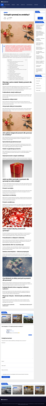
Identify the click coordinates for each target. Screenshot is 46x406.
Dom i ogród (7, 4)
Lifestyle (23, 4)
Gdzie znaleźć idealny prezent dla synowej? (14, 73)
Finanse (13, 4)
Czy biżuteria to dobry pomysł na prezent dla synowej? (16, 77)
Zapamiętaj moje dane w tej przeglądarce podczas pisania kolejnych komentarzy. (15, 374)
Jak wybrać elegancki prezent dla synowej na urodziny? (16, 65)
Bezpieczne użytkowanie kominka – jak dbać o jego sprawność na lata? (40, 62)
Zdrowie (36, 4)
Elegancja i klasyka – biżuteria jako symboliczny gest (17, 79)
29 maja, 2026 (16, 391)
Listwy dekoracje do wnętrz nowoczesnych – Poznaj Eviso (40, 43)
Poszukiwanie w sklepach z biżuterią (14, 74)
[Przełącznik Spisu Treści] (26, 60)
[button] (44, 5)
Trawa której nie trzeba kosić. (25, 304)
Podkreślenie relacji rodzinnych (14, 62)
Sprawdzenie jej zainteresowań (14, 66)
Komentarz (3, 342)
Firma (18, 4)
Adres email (4, 365)
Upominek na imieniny (12, 71)
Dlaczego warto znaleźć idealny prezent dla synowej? (15, 61)
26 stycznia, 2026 (39, 391)
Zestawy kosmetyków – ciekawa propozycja (15, 76)
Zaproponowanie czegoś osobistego (14, 68)
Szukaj (37, 11)
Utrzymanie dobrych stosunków (14, 64)
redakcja (10, 17)
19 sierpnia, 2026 (6, 391)
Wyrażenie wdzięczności (13, 63)
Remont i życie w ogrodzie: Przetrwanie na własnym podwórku (40, 48)
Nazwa (3, 361)
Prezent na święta (12, 70)
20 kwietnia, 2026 (28, 391)
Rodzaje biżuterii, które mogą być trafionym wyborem (16, 78)
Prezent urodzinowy (12, 72)
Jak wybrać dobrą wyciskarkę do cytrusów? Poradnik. (40, 52)
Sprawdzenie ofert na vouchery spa (14, 75)
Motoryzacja (29, 4)
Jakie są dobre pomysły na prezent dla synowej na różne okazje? (17, 69)
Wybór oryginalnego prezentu (13, 67)
